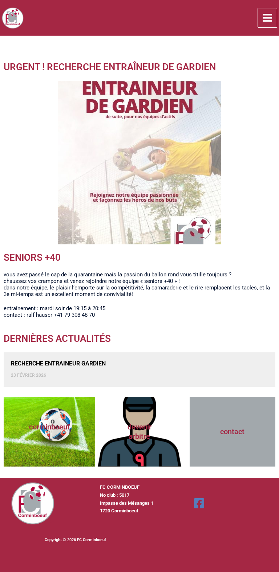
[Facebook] (199, 503)
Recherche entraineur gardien (58, 363)
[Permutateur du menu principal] (267, 18)
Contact (232, 431)
